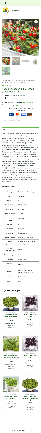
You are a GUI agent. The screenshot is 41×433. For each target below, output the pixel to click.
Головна (4, 80)
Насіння (10, 80)
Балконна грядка (24, 80)
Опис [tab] (4, 129)
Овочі (16, 80)
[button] (36, 21)
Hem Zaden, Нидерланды (14, 105)
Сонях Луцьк (15, 10)
